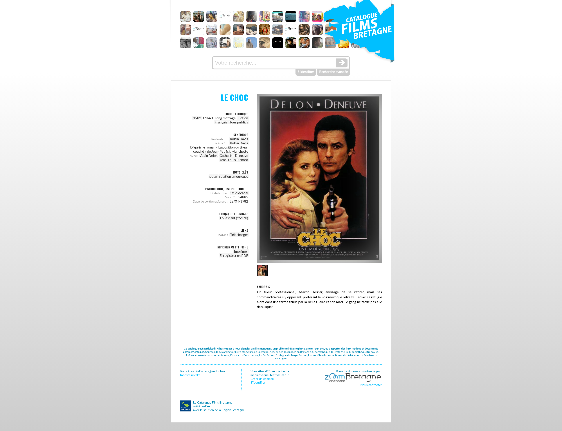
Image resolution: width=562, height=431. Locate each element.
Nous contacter (371, 385)
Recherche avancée (333, 71)
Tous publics (238, 122)
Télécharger (239, 234)
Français (221, 122)
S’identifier (257, 382)
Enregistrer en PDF (234, 255)
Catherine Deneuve (234, 155)
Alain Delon (209, 155)
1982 (197, 118)
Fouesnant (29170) (234, 218)
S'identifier (306, 71)
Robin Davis (239, 139)
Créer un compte (262, 378)
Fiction (243, 118)
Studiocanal (239, 193)
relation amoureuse (233, 176)
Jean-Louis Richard (234, 160)
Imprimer (241, 251)
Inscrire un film (190, 375)
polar (213, 176)
